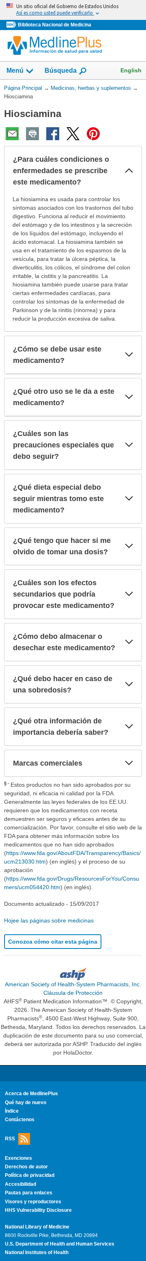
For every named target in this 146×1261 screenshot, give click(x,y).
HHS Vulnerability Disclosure (38, 1210)
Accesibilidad (20, 1184)
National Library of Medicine (37, 1227)
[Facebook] (53, 134)
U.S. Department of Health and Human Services (59, 1244)
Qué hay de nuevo (25, 1102)
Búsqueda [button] (61, 73)
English (131, 70)
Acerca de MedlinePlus (31, 1093)
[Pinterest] (93, 134)
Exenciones (18, 1158)
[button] (129, 171)
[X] (73, 134)
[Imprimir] (32, 134)
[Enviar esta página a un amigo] (12, 134)
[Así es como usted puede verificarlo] (73, 10)
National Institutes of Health (37, 1252)
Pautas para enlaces (28, 1193)
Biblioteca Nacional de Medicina (54, 25)
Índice (12, 1111)
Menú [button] (15, 70)
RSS (10, 1138)
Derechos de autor (26, 1167)
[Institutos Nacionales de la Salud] (12, 25)
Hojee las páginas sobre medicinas (49, 920)
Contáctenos (19, 1119)
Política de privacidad (29, 1175)
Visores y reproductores (33, 1202)
